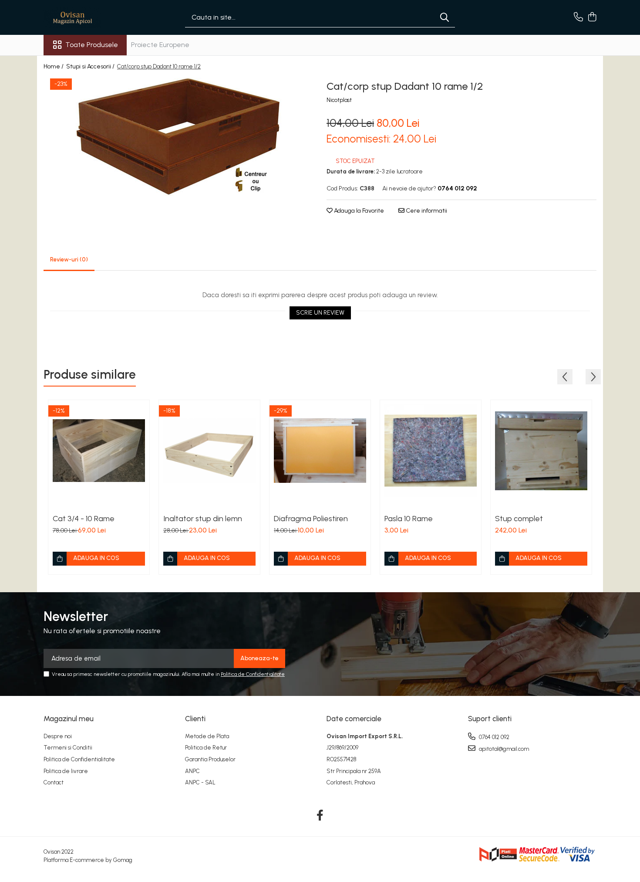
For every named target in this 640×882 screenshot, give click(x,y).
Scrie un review (320, 312)
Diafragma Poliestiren (311, 518)
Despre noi (58, 736)
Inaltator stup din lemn (202, 518)
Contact (54, 782)
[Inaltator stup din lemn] (209, 450)
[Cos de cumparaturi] (591, 17)
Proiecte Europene (160, 45)
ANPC (192, 771)
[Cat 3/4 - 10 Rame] (99, 450)
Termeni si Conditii (68, 747)
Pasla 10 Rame (408, 518)
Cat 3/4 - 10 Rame (84, 518)
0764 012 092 (493, 737)
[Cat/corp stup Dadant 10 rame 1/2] (178, 137)
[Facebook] (320, 816)
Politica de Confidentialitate (253, 674)
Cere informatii (425, 210)
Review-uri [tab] (69, 259)
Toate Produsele (91, 45)
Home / (54, 66)
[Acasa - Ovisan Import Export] (87, 17)
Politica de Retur (206, 747)
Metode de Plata (207, 736)
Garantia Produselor (210, 759)
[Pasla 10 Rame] (430, 450)
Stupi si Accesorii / (91, 66)
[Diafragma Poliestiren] (320, 450)
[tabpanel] (178, 137)
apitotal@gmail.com (503, 749)
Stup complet (519, 518)
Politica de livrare (66, 771)
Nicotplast (339, 100)
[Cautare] (444, 17)
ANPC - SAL (200, 782)
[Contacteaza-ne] (578, 17)
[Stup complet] (541, 450)
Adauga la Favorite (358, 210)
